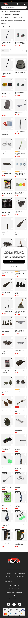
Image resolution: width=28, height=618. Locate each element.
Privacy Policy (8, 257)
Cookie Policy (19, 257)
